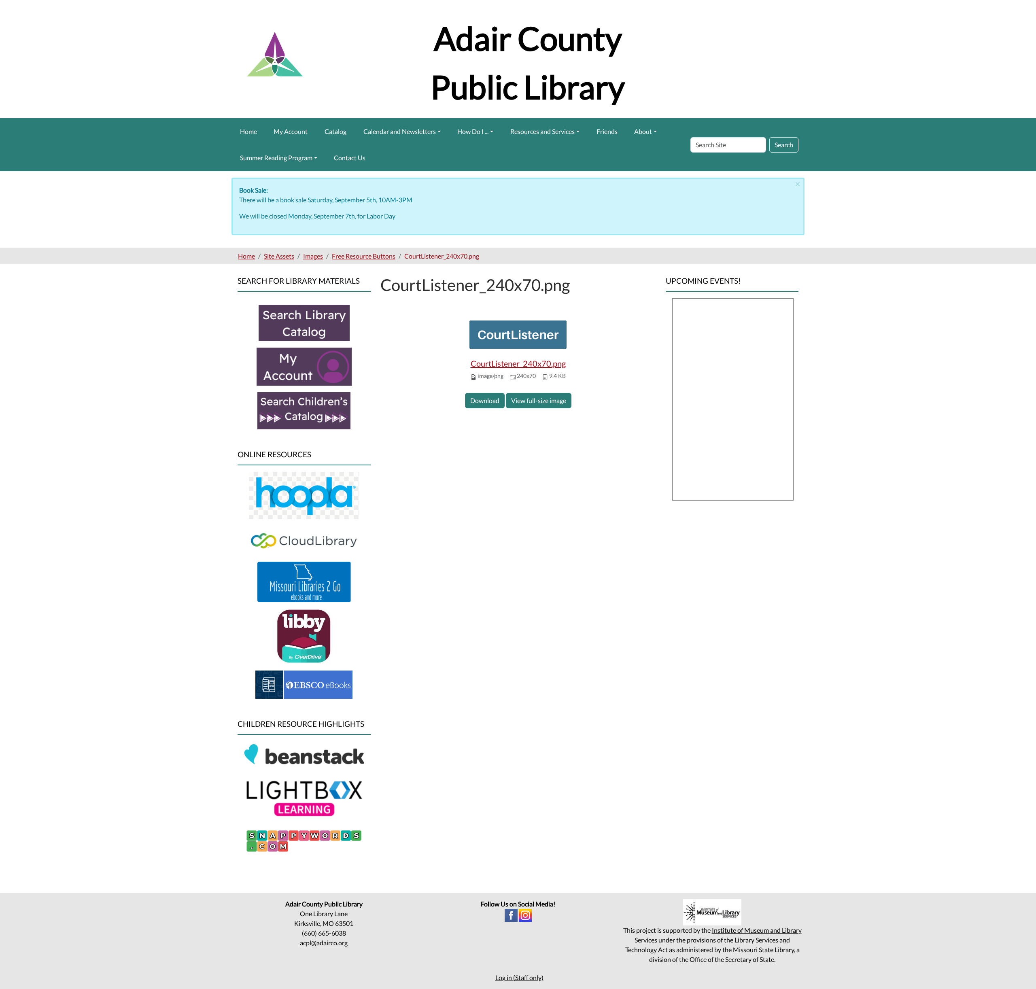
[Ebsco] (303, 684)
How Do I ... (472, 131)
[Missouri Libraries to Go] (304, 581)
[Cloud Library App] (304, 539)
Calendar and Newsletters (399, 131)
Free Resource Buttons (363, 256)
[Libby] (304, 635)
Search (784, 145)
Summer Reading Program (276, 157)
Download (484, 400)
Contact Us (349, 157)
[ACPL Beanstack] (304, 755)
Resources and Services (542, 131)
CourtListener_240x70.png (518, 363)
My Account (291, 131)
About (643, 131)
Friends (607, 131)
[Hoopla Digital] (304, 494)
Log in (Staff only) (519, 977)
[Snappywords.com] (304, 840)
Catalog (335, 131)
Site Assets (279, 256)
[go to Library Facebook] (511, 914)
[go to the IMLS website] (712, 912)
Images (313, 256)
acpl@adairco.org (324, 943)
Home (248, 131)
